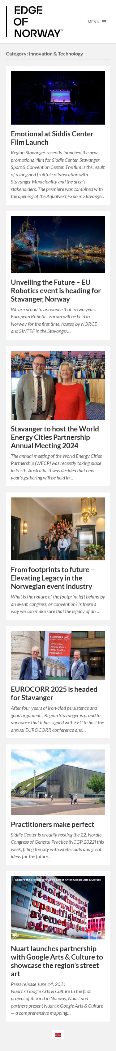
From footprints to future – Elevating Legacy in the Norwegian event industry (53, 577)
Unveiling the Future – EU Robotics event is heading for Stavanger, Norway (56, 290)
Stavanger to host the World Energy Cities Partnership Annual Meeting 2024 (55, 437)
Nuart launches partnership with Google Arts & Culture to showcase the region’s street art (57, 961)
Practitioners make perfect (52, 824)
